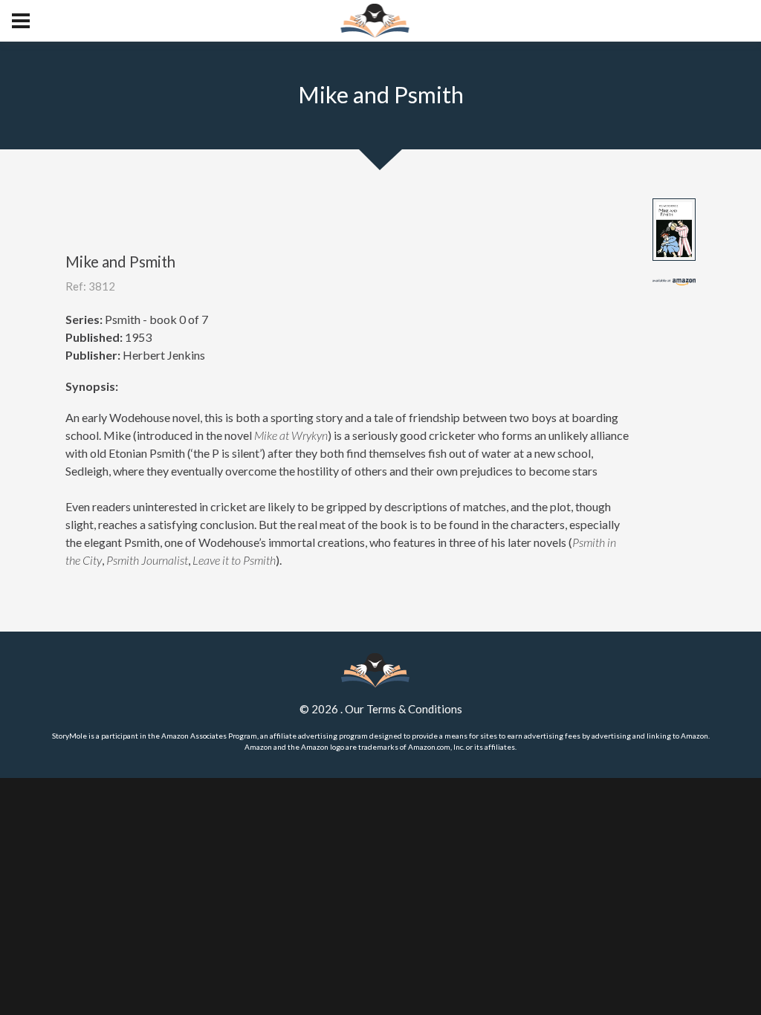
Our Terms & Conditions (403, 709)
